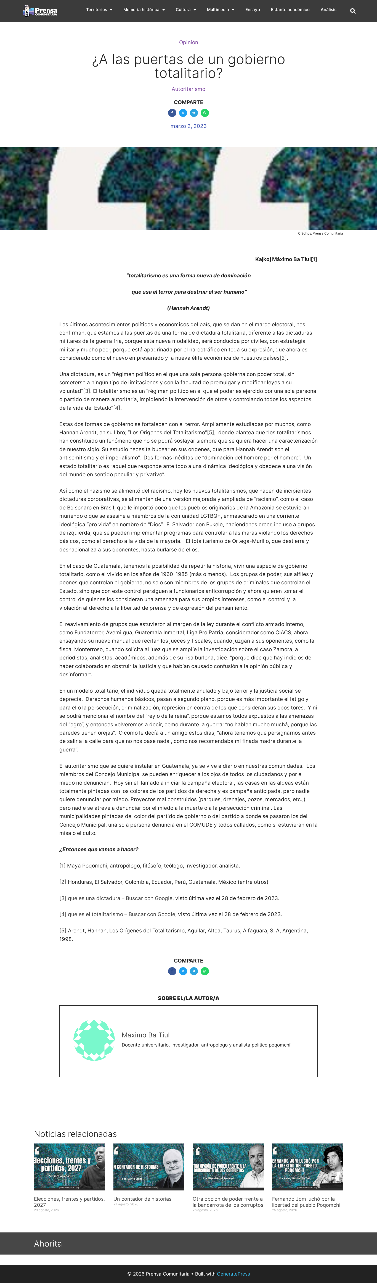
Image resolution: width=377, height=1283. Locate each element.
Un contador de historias (142, 1199)
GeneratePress (233, 1274)
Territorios (96, 9)
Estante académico (290, 9)
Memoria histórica (141, 9)
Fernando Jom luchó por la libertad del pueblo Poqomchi (306, 1202)
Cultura (183, 9)
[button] (353, 11)
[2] (283, 358)
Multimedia (218, 9)
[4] (116, 408)
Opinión (188, 42)
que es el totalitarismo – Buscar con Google (121, 914)
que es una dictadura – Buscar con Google (120, 898)
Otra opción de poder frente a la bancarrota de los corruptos (228, 1202)
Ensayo (252, 9)
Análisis (328, 9)
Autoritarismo (188, 89)
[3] (86, 391)
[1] (314, 259)
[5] (210, 432)
